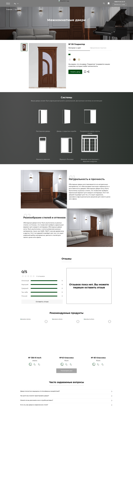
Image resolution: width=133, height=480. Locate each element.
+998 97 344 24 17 (119, 1)
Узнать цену (75, 72)
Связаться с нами (119, 4)
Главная (9, 9)
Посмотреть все (66, 371)
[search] (104, 3)
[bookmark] (108, 3)
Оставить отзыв (42, 302)
